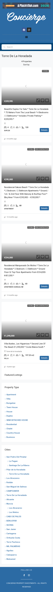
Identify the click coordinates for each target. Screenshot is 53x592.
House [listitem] (9, 411)
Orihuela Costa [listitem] (13, 538)
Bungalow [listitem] (10, 403)
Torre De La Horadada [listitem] (19, 474)
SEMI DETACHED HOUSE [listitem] (17, 420)
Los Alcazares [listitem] (12, 478)
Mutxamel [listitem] (10, 559)
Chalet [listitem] (9, 428)
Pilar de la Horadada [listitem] (15, 470)
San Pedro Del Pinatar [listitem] (16, 457)
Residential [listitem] (11, 424)
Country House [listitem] (13, 433)
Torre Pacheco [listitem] (13, 542)
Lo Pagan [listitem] (13, 461)
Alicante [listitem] (10, 499)
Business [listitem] (10, 437)
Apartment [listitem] (11, 394)
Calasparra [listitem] (11, 555)
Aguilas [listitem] (9, 550)
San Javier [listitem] (11, 529)
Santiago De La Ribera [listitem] (19, 465)
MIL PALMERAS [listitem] (13, 546)
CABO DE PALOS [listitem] (13, 516)
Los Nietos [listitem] (14, 512)
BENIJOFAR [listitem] (11, 521)
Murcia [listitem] (9, 504)
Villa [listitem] (8, 399)
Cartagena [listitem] (11, 533)
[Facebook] (24, 30)
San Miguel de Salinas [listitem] (16, 487)
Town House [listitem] (12, 407)
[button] (26, 37)
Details (44, 130)
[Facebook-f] (24, 575)
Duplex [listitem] (9, 416)
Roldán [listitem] (9, 482)
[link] (26, 86)
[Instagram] (29, 30)
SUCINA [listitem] (9, 525)
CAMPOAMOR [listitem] (12, 491)
